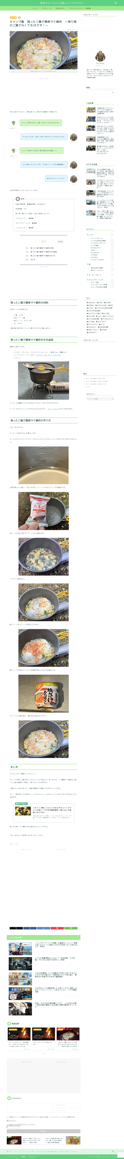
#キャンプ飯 (14, 844)
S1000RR (102, 255)
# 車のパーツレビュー (93, 329)
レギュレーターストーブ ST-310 (48, 355)
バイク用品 (102, 245)
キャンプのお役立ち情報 (102, 287)
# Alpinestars (91, 302)
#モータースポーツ (101, 321)
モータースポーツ (101, 275)
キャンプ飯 (13, 17)
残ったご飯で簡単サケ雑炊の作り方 (43, 256)
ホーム (35, 8)
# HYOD (100, 302)
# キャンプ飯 (91, 316)
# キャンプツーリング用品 (94, 313)
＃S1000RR (103, 329)
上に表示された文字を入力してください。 (21, 1125)
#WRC (111, 305)
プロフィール (46, 8)
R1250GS (102, 257)
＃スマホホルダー (92, 332)
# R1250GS (108, 302)
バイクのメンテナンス (102, 243)
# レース (102, 324)
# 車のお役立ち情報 (103, 327)
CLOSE (60, 241)
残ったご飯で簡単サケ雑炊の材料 (42, 248)
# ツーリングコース (109, 316)
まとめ (33, 260)
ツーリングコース (102, 238)
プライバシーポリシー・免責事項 (80, 8)
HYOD (102, 250)
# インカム (90, 308)
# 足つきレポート (92, 327)
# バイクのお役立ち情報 (93, 319)
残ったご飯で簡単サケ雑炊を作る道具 (44, 252)
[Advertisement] (44, 94)
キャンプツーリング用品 (102, 285)
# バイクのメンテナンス (107, 319)
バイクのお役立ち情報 (102, 241)
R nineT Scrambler (102, 260)
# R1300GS (90, 305)
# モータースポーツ (92, 324)
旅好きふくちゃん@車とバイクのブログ (62, 3)
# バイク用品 (91, 321)
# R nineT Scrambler (102, 305)
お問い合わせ (60, 8)
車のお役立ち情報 (102, 268)
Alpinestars (102, 252)
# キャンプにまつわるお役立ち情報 (104, 308)
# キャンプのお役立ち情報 (94, 310)
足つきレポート (102, 248)
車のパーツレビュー (102, 270)
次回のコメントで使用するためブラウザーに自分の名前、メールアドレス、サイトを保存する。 (42, 1117)
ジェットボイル (53, 409)
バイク (101, 235)
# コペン (99, 316)
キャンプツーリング (101, 280)
